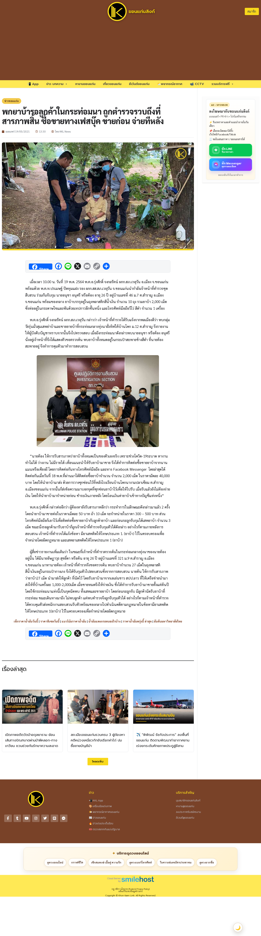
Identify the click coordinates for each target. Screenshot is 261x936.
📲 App (33, 84)
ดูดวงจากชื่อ (206, 862)
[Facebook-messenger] (64, 818)
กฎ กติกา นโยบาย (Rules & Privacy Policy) (131, 889)
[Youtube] (26, 818)
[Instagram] (36, 818)
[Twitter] (45, 818)
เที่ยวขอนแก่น (112, 84)
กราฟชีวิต (77, 862)
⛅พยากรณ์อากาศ (169, 84)
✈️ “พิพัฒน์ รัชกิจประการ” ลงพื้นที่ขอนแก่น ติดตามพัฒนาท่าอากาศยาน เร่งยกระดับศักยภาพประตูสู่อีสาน (162, 740)
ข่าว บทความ (54, 84)
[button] (98, 761)
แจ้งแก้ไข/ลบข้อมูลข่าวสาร (130, 891)
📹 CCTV (197, 84)
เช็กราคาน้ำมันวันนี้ (26, 621)
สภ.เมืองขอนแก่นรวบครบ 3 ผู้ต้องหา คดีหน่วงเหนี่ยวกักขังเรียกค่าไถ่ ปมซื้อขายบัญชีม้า (98, 740)
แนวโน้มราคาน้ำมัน (74, 621)
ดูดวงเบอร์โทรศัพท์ (140, 862)
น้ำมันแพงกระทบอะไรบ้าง (104, 621)
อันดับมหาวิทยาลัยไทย (168, 621)
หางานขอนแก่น (85, 84)
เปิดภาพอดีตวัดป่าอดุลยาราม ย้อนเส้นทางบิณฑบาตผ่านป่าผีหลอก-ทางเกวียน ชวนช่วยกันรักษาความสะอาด (31, 740)
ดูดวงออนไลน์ (55, 862)
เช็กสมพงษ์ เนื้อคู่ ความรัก (106, 862)
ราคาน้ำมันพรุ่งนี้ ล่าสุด (137, 621)
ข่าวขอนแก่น (11, 101)
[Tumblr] (17, 818)
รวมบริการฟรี (221, 84)
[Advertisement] (130, 51)
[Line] (54, 818)
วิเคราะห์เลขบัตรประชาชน (175, 862)
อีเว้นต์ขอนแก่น (139, 84)
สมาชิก (251, 11)
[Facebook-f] (8, 818)
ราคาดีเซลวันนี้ (49, 621)
